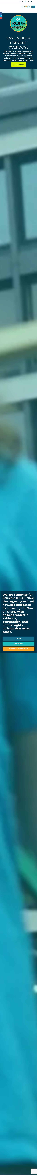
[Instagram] (28, 1)
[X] (22, 1)
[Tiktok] (34, 1)
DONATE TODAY (18, 643)
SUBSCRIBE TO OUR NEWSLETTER (18, 648)
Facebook (1, 13)
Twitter (1, 16)
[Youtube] (25, 1)
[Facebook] (20, 1)
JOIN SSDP (18, 638)
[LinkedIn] (31, 1)
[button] (22, 7)
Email (1, 18)
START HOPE (18, 64)
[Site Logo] (6, 7)
